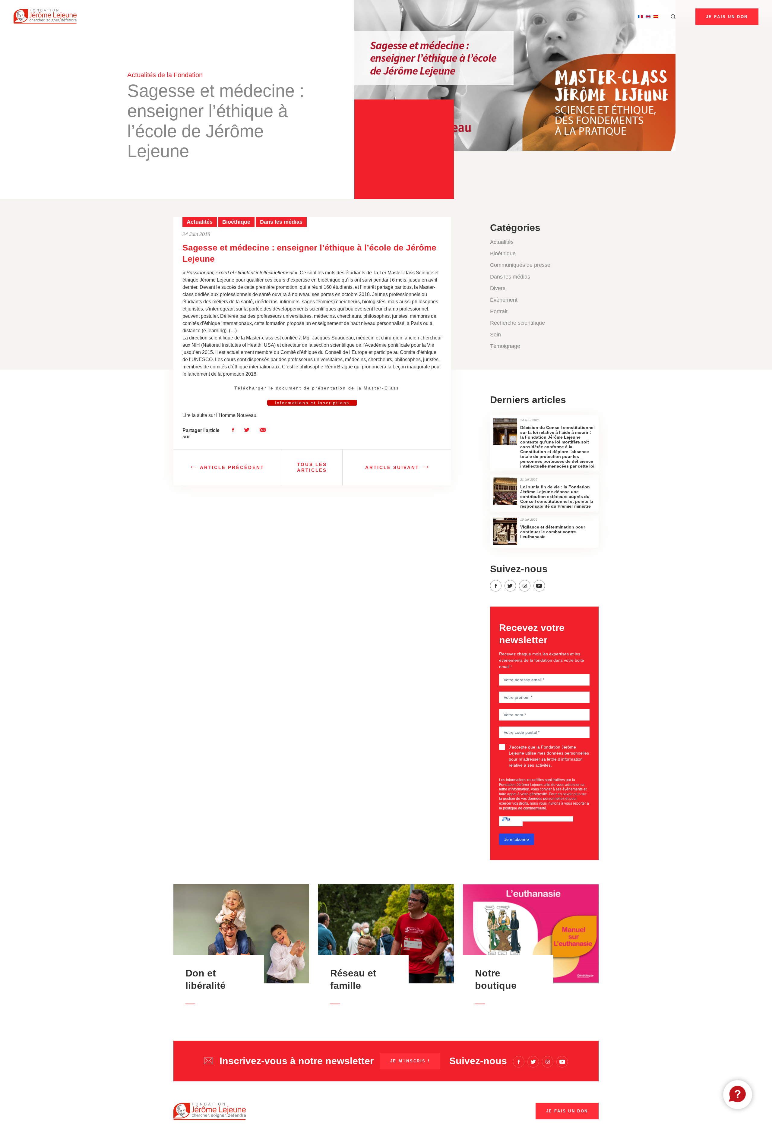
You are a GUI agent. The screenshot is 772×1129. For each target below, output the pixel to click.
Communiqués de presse (520, 265)
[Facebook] (495, 585)
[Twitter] (510, 585)
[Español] (655, 16)
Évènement (503, 300)
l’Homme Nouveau (236, 415)
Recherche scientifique (517, 323)
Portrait (499, 311)
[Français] (640, 16)
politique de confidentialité (524, 808)
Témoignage (505, 346)
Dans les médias (510, 277)
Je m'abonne (516, 839)
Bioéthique (503, 254)
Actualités (502, 242)
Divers (497, 288)
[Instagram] (524, 585)
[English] (648, 16)
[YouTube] (539, 585)
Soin (495, 335)
